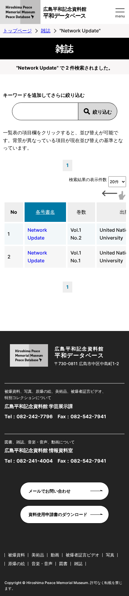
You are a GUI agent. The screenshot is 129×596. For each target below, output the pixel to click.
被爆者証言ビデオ (82, 554)
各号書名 (45, 212)
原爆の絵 (16, 563)
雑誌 (45, 31)
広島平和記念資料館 (64, 12)
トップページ (17, 31)
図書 (63, 563)
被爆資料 (16, 554)
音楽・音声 (42, 563)
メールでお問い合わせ (49, 490)
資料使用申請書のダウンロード (57, 514)
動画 (55, 554)
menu (120, 16)
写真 (110, 554)
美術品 (38, 554)
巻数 (81, 212)
